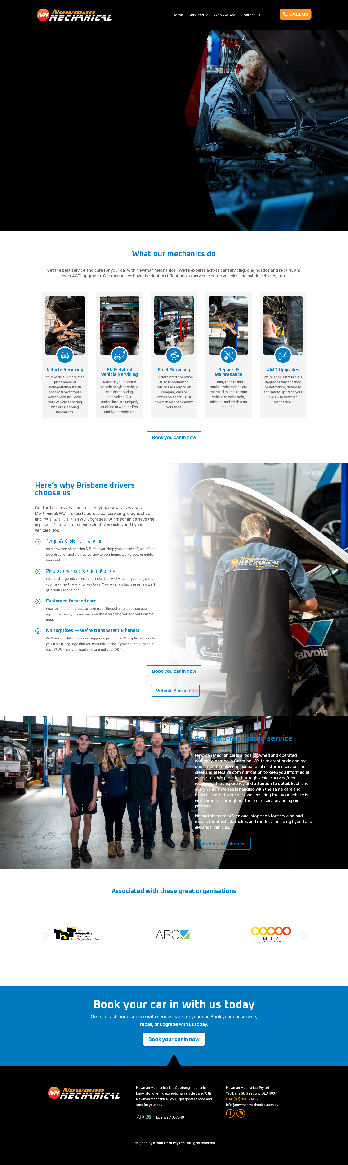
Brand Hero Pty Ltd (169, 1143)
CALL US (298, 14)
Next (303, 935)
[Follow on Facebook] (230, 1113)
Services (196, 15)
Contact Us (250, 15)
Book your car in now (68, 607)
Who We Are (225, 15)
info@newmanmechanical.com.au (252, 1105)
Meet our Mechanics (223, 844)
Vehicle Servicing (63, 624)
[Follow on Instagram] (240, 1113)
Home (178, 15)
